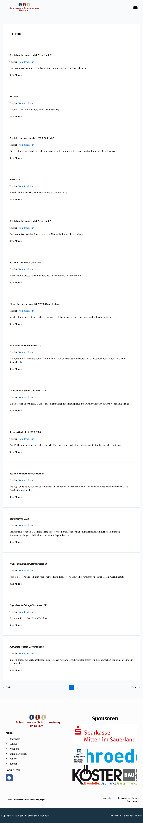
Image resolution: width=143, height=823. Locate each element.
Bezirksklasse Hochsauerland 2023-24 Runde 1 (31, 138)
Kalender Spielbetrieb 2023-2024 (25, 432)
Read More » (15, 74)
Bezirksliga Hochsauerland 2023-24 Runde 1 (30, 221)
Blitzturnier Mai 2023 (19, 518)
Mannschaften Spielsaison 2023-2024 (27, 390)
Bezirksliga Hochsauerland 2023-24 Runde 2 (30, 55)
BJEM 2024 (14, 179)
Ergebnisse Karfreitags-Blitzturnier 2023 (28, 605)
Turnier (13, 61)
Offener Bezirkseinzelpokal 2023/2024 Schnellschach (34, 304)
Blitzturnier (14, 96)
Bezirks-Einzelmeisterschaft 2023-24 (27, 262)
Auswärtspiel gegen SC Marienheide (26, 646)
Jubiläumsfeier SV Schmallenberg (25, 345)
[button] (135, 7)
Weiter (135, 687)
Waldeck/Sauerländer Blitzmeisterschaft (28, 563)
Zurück (8, 687)
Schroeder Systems (132, 815)
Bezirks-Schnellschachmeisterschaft (26, 473)
